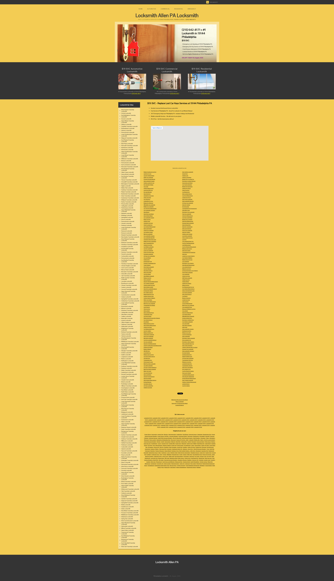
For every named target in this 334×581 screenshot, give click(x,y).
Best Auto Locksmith (148, 338)
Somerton (169, 449)
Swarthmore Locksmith (127, 506)
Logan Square (161, 436)
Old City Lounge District (209, 440)
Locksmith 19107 (206, 418)
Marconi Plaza (173, 465)
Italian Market (168, 451)
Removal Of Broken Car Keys (188, 309)
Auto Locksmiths (186, 336)
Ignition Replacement (148, 188)
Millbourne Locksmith (127, 441)
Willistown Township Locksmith (129, 158)
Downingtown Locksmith (128, 388)
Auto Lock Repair (147, 375)
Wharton (166, 434)
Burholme (152, 451)
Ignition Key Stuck (186, 188)
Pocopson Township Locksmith (129, 512)
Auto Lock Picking (148, 228)
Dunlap (164, 454)
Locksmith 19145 (173, 427)
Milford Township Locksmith (128, 528)
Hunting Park (190, 443)
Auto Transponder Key (149, 243)
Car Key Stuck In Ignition (188, 371)
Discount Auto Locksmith (188, 223)
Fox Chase (196, 456)
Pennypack (190, 436)
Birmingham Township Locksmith (130, 184)
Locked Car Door (186, 300)
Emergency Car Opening (188, 263)
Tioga (208, 449)
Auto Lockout (147, 311)
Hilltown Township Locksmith (129, 386)
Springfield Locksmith (127, 217)
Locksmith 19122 (185, 420)
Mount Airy (210, 462)
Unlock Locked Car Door (149, 285)
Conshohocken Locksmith (128, 295)
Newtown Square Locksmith (128, 427)
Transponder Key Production (188, 252)
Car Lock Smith (185, 323)
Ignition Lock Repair (186, 177)
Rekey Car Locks (147, 371)
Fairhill (162, 441)
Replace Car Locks (186, 332)
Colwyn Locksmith (126, 297)
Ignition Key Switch (186, 283)
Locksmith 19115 (173, 425)
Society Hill (173, 445)
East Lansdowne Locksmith (128, 164)
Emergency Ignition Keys (188, 320)
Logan (168, 452)
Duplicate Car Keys (186, 331)
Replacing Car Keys (186, 362)
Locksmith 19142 (202, 420)
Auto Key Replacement (187, 312)
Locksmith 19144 (148, 418)
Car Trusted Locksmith (149, 283)
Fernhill (189, 441)
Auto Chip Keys (147, 194)
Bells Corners (181, 458)
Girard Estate (198, 445)
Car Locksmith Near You (187, 241)
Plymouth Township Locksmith (129, 145)
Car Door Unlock (147, 316)
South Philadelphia (194, 462)
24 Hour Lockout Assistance (150, 367)
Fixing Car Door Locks (149, 252)
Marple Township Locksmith (128, 192)
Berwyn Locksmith (126, 160)
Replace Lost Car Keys (149, 354)
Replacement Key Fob (149, 294)
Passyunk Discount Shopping (170, 460)
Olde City (161, 447)
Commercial (165, 9)
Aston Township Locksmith (128, 196)
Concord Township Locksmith (129, 289)
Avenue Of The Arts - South (208, 454)
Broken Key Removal (148, 203)
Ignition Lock (185, 175)
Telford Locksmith (126, 336)
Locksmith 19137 (181, 418)
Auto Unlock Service (186, 294)
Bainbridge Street (174, 458)
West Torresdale (172, 447)
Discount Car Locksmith (187, 349)
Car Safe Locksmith (148, 365)
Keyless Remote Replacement (189, 378)
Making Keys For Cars (187, 259)
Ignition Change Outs (149, 296)
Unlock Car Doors (148, 327)
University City (160, 463)
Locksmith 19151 (169, 420)
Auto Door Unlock (186, 250)
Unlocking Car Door (148, 223)
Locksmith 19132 (177, 420)
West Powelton (196, 438)
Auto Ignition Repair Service (150, 380)
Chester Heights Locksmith (128, 265)
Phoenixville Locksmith (127, 204)
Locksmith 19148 (190, 427)
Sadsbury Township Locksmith (129, 190)
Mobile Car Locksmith (149, 206)
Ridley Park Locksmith (127, 188)
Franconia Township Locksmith (129, 468)
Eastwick (153, 449)
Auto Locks (184, 327)
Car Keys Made (147, 274)
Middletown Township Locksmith (130, 341)
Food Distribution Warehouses (192, 465)
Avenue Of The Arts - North (182, 440)
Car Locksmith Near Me (149, 237)
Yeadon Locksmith (126, 287)
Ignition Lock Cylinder (187, 234)
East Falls (212, 449)
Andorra (185, 454)
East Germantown (179, 456)
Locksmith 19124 (198, 418)
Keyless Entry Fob (148, 261)
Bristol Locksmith (125, 382)
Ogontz (181, 454)
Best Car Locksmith (148, 234)
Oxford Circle (187, 458)
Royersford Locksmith (127, 306)
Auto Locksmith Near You (188, 343)
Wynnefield (202, 436)
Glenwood (187, 463)
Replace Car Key (147, 278)
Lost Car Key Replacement (150, 301)
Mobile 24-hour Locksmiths (150, 241)
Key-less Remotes (148, 192)
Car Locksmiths (185, 274)
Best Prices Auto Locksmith (150, 369)
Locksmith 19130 (206, 421)
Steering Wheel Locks (187, 356)
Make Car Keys (147, 219)
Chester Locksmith (126, 223)
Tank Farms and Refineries (168, 462)
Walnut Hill (167, 467)
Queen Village (147, 434)
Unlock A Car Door (148, 245)
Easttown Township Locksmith (129, 366)
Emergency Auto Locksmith (188, 338)
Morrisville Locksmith (126, 318)
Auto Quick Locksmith (187, 199)
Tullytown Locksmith (126, 324)
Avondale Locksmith (126, 453)
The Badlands (151, 465)
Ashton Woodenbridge (181, 467)
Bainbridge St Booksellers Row (163, 440)
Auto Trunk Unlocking (187, 345)
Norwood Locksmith (126, 231)
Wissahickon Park (207, 434)
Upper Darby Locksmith (127, 530)
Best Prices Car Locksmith (188, 305)
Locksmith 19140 (156, 418)
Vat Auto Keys (147, 358)
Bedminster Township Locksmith (130, 194)
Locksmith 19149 (161, 420)
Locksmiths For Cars (148, 201)
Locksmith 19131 (156, 421)
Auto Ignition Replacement (150, 325)
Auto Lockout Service (187, 194)
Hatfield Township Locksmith (129, 443)
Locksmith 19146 (181, 427)
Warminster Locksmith (127, 149)
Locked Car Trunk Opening (188, 256)
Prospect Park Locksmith (128, 397)
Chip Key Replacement (187, 216)
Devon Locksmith (126, 219)
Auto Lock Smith (147, 272)
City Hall (209, 456)
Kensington (147, 449)
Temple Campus (203, 462)
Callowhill (191, 440)
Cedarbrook (199, 434)
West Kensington (175, 463)
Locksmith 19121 (185, 423)
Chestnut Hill (198, 447)
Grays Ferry (190, 449)
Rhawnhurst (159, 462)
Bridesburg (202, 465)
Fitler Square (208, 441)
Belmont (173, 441)
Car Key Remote (147, 269)
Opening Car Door (148, 387)
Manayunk (173, 440)
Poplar (207, 438)
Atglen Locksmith (126, 186)
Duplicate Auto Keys (187, 354)
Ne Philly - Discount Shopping (171, 436)
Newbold (198, 467)
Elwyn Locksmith (125, 462)
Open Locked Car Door (187, 237)
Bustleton (189, 460)
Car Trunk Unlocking (187, 184)
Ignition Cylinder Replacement (189, 382)
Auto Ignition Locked (148, 287)
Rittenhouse (147, 463)
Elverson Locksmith (126, 233)
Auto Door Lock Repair (149, 214)
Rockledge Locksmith (127, 384)
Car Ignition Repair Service (188, 289)
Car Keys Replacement (187, 195)
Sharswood (198, 451)
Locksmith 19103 (148, 425)
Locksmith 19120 (181, 425)
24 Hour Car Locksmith (187, 203)
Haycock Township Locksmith (129, 451)
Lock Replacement (186, 245)
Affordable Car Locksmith (149, 205)
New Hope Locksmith (127, 143)
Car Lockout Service (186, 267)
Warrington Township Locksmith (129, 460)
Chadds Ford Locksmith (127, 380)
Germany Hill (195, 460)
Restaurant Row (178, 462)
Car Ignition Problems (187, 258)
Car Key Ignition (186, 385)
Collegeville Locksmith (127, 312)
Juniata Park (160, 434)
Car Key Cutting (147, 331)
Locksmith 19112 (164, 418)
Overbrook (201, 460)
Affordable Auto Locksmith (188, 316)
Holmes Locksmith (126, 130)
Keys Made (146, 322)
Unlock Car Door (186, 276)
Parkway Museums (159, 451)
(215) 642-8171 (214, 2)
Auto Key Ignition (186, 205)
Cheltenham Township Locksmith (130, 301)
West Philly (178, 441)
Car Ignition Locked (148, 232)
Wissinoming (196, 436)
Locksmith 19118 (206, 425)
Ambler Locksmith (126, 352)
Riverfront (166, 447)
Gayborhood (153, 463)
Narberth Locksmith (126, 213)
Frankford (148, 454)
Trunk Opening (147, 265)
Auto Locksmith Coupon (149, 181)
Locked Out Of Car (186, 197)
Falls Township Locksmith (128, 491)
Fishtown (146, 438)
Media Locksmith (125, 504)
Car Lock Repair (147, 258)
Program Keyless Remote (149, 179)
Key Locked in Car (186, 369)
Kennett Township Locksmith (129, 374)
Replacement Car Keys (149, 323)
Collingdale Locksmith (127, 206)
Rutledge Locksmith (126, 215)
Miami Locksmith (180, 401)
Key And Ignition (186, 353)
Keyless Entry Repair (148, 290)
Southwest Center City (177, 449)
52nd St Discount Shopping (200, 449)
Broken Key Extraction (187, 186)
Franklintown (154, 443)
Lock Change (147, 307)
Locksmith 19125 (177, 423)
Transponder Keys (148, 360)
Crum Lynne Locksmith (127, 267)
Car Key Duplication (187, 334)
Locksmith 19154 (202, 423)
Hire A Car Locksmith (148, 336)
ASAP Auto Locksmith (187, 278)
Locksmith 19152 (189, 425)
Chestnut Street (186, 462)
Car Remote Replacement (188, 375)
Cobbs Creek (171, 456)
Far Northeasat (187, 445)
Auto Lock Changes (186, 228)
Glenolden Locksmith (127, 314)
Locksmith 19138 (198, 427)
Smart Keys (185, 174)
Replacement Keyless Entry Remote (152, 318)
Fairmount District (183, 436)
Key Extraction (185, 206)
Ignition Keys (147, 259)
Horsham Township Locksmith (129, 252)
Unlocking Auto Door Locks (150, 239)
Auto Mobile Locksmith (149, 276)
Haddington (179, 434)
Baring (201, 440)
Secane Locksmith (126, 119)
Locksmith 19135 (169, 423)
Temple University (181, 465)
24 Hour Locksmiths (148, 385)
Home (141, 9)
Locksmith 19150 (172, 421)
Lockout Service (185, 384)
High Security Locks (148, 362)
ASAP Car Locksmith (148, 177)
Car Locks (146, 186)
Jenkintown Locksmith (127, 414)
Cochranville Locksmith (127, 256)
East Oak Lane (147, 443)
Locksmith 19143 (181, 421)
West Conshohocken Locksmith (129, 520)
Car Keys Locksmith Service (150, 340)
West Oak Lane (208, 458)
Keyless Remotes (147, 382)
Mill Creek (167, 458)
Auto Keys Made (147, 378)
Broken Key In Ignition (187, 219)
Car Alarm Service (148, 384)
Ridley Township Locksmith (128, 370)
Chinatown (202, 438)
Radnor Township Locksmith (128, 202)
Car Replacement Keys (149, 329)
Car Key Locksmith (148, 248)
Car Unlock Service (148, 320)
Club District (173, 467)
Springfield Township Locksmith (129, 299)
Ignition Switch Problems (149, 298)
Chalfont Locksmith (126, 493)
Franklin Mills (172, 443)
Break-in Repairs (147, 349)
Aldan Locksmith (125, 421)
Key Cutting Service (148, 292)
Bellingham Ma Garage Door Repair (179, 399)
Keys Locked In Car (186, 340)
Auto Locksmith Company (188, 351)
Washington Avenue (191, 467)
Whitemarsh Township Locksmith (130, 489)
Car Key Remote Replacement (189, 247)
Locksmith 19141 (210, 423)
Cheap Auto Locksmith (149, 334)
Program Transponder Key (150, 263)
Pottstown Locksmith (127, 445)
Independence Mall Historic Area (161, 465)
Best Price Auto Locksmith (149, 364)
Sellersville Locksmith (127, 326)
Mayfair (158, 441)
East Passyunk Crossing (187, 438)
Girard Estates (208, 465)
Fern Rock (150, 445)
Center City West (205, 445)
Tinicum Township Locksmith (129, 180)
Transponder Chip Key (187, 365)
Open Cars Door (147, 197)
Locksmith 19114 (193, 420)
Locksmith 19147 (210, 420)
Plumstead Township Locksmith (129, 464)
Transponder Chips (148, 314)
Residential (178, 9)
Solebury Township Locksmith (129, 439)
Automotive (151, 9)
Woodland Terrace (195, 452)
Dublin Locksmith (126, 354)
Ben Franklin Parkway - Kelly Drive (187, 451)
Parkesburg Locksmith (127, 208)
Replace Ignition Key (148, 332)
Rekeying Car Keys (186, 269)
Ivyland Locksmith (126, 320)
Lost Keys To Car (147, 174)
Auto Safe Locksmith (187, 325)
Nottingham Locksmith (127, 360)
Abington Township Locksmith (129, 350)
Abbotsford (169, 454)
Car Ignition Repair (186, 314)
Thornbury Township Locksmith (129, 244)
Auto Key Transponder (187, 227)
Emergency (192, 9)
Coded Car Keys (186, 279)
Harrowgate (154, 434)
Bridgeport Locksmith (127, 412)
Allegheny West (173, 452)
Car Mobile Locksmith (149, 247)
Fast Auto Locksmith (148, 254)
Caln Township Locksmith (128, 275)
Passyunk (212, 436)
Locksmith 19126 (164, 425)
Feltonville (183, 443)
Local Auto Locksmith (187, 236)
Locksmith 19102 (152, 423)
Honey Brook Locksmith (127, 174)
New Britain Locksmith (127, 390)
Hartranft (207, 436)
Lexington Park (154, 458)
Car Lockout (185, 311)
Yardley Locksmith (126, 316)
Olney (161, 454)
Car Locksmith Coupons (149, 236)
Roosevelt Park (175, 454)
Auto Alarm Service (148, 270)
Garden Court (207, 460)
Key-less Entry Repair (148, 184)
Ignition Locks (147, 221)
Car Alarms (184, 296)
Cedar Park (202, 452)
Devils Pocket (180, 445)
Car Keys (184, 239)
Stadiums (185, 449)
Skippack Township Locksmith (129, 138)
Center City (182, 463)
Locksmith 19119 (193, 423)
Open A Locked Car (148, 225)
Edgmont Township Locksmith (129, 500)
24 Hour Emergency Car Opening (190, 270)
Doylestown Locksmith (127, 419)
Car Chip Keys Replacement (150, 208)
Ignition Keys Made (148, 347)
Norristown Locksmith (127, 147)
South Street (208, 443)
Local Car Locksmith (148, 250)
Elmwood (204, 447)
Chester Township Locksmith (129, 285)
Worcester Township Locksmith (129, 166)
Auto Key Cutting (186, 232)
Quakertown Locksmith (127, 372)
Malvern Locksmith (126, 308)
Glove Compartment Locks (188, 290)
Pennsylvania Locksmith (127, 132)
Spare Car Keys (185, 190)
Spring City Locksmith (127, 518)
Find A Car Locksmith (187, 230)
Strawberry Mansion (182, 460)
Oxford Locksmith (126, 113)
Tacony (159, 443)
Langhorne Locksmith (127, 356)
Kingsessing (150, 447)
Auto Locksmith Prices (149, 312)
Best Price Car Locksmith (149, 303)
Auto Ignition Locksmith (187, 172)
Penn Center (193, 463)
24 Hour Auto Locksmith (187, 358)
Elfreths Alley (197, 440)
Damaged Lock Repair (187, 183)
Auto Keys (184, 254)
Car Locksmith (185, 261)
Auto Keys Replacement (187, 221)
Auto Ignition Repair (148, 216)
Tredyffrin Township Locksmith (129, 126)
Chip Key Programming (149, 376)
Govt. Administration (157, 445)
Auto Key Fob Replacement (150, 343)
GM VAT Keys (147, 351)
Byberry (157, 449)
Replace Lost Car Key (187, 248)
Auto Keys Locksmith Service (150, 289)
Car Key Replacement (187, 303)
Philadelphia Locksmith (161, 576)
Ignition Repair (185, 281)
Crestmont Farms (158, 456)
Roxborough (211, 451)
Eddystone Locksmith (127, 516)
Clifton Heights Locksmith (128, 322)
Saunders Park (204, 451)
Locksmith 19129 (198, 421)
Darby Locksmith (125, 508)
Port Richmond (210, 447)
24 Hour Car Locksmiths (149, 256)
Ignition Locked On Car (149, 183)
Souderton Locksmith (127, 246)
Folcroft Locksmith (126, 254)
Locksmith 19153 (164, 427)
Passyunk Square (193, 434)
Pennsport (193, 441)
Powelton (185, 447)
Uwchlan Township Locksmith (129, 498)
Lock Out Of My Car (148, 190)
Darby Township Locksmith (128, 429)
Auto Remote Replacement (188, 265)
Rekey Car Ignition (148, 300)
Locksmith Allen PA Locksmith (167, 15)
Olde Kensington (172, 434)
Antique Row (184, 441)
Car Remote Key (186, 192)
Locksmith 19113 (148, 421)
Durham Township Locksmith (129, 435)
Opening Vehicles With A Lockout (189, 347)
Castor (192, 445)
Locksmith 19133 (164, 421)
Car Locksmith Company (149, 210)
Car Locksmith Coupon (149, 217)
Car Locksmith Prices (187, 307)
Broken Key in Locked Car (188, 179)
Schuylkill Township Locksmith (129, 182)
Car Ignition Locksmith (187, 322)
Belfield (195, 443)
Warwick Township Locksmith (129, 235)
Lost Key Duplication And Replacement (152, 345)
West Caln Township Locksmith (129, 546)
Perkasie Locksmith (126, 225)
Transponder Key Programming (189, 208)
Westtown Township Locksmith (129, 310)
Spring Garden (167, 463)
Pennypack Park (163, 449)
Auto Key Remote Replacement (151, 281)
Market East (201, 458)
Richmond (146, 440)
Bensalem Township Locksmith (129, 271)
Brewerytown (161, 458)
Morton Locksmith (126, 358)
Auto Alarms (146, 212)
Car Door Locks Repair (187, 217)
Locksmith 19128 (152, 420)
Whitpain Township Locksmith (129, 200)
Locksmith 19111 (156, 425)
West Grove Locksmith (127, 466)
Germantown (168, 441)
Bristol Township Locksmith (128, 481)
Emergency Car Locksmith (188, 212)
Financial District (200, 441)
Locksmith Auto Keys (187, 364)
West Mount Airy (201, 443)
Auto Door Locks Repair (187, 367)
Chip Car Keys (147, 309)
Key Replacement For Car (188, 287)
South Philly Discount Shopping (165, 438)
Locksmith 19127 (160, 423)
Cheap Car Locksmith (149, 230)
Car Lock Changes (148, 373)
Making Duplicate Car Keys (150, 172)
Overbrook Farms (155, 454)
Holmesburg (212, 438)
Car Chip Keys (147, 199)
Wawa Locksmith (125, 455)
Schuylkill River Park (197, 454)
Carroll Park (179, 447)
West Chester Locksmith (127, 476)
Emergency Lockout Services (188, 181)
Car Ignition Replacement (149, 227)
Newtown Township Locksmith (129, 242)
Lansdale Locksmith (126, 281)
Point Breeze (185, 434)
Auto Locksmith (147, 279)
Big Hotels (161, 460)
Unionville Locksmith (126, 273)
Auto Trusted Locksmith (187, 380)
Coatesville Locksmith (127, 447)
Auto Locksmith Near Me (188, 201)
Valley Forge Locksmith (127, 172)
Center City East (191, 447)
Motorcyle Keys (185, 285)
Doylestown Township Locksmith (130, 198)
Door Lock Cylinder (186, 373)
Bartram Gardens (149, 456)
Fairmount (147, 451)
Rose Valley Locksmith (127, 483)
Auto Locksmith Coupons (188, 329)
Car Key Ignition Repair (149, 175)
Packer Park (178, 443)
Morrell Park (199, 463)
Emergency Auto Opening (188, 342)
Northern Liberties (167, 445)
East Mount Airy (194, 458)
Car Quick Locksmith (187, 292)
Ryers (162, 467)
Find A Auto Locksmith (187, 272)
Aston (159, 452)
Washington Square (153, 452)
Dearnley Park (165, 443)
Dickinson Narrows (153, 438)
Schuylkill (146, 452)
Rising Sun (153, 462)
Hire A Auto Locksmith (149, 267)
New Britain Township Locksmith (130, 510)
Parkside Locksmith (126, 368)
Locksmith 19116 (189, 418)
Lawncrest (191, 456)
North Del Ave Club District (184, 452)
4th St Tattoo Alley (177, 438)
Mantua (213, 441)
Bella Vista (189, 454)
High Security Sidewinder (188, 376)
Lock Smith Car (147, 353)
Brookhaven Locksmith (127, 283)
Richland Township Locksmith (129, 332)
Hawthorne (163, 452)
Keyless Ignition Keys (187, 318)
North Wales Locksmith (127, 392)
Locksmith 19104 (197, 425)
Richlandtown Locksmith (127, 128)
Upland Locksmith (126, 449)
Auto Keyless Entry (186, 225)
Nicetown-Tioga (175, 451)
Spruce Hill (156, 447)
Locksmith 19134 (189, 421)
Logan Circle (165, 456)
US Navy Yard (203, 456)
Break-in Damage (186, 298)
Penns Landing (152, 440)
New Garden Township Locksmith (130, 237)
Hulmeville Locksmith (127, 526)
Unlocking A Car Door (149, 195)
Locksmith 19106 (173, 418)
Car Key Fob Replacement (188, 243)
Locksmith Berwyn (179, 405)
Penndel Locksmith (126, 470)
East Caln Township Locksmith (129, 399)
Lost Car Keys (185, 301)
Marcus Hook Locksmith (127, 269)
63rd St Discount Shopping (150, 441)
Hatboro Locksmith (126, 124)
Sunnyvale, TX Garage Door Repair (180, 403)
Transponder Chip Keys (187, 360)
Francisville (186, 456)
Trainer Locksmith (126, 334)
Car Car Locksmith (148, 342)
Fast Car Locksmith (186, 214)
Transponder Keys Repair (149, 305)
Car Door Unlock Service (149, 356)
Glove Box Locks (186, 210)
